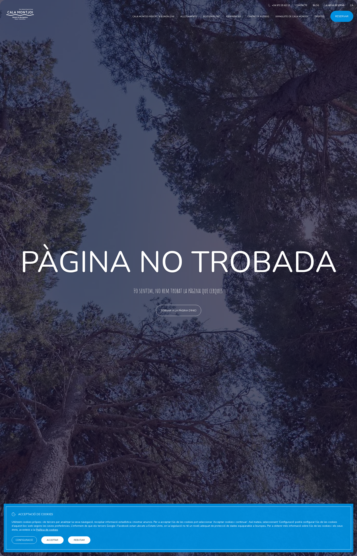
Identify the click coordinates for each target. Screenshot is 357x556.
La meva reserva (335, 5)
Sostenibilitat (211, 16)
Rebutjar (79, 540)
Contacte (301, 5)
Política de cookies (47, 530)
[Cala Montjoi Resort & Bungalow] (20, 24)
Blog (316, 5)
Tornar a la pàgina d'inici (178, 310)
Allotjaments (188, 16)
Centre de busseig (258, 16)
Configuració (24, 540)
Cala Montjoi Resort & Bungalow (153, 16)
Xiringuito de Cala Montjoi (291, 16)
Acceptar (52, 540)
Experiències (233, 16)
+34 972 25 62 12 (281, 5)
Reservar (341, 16)
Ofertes (319, 16)
